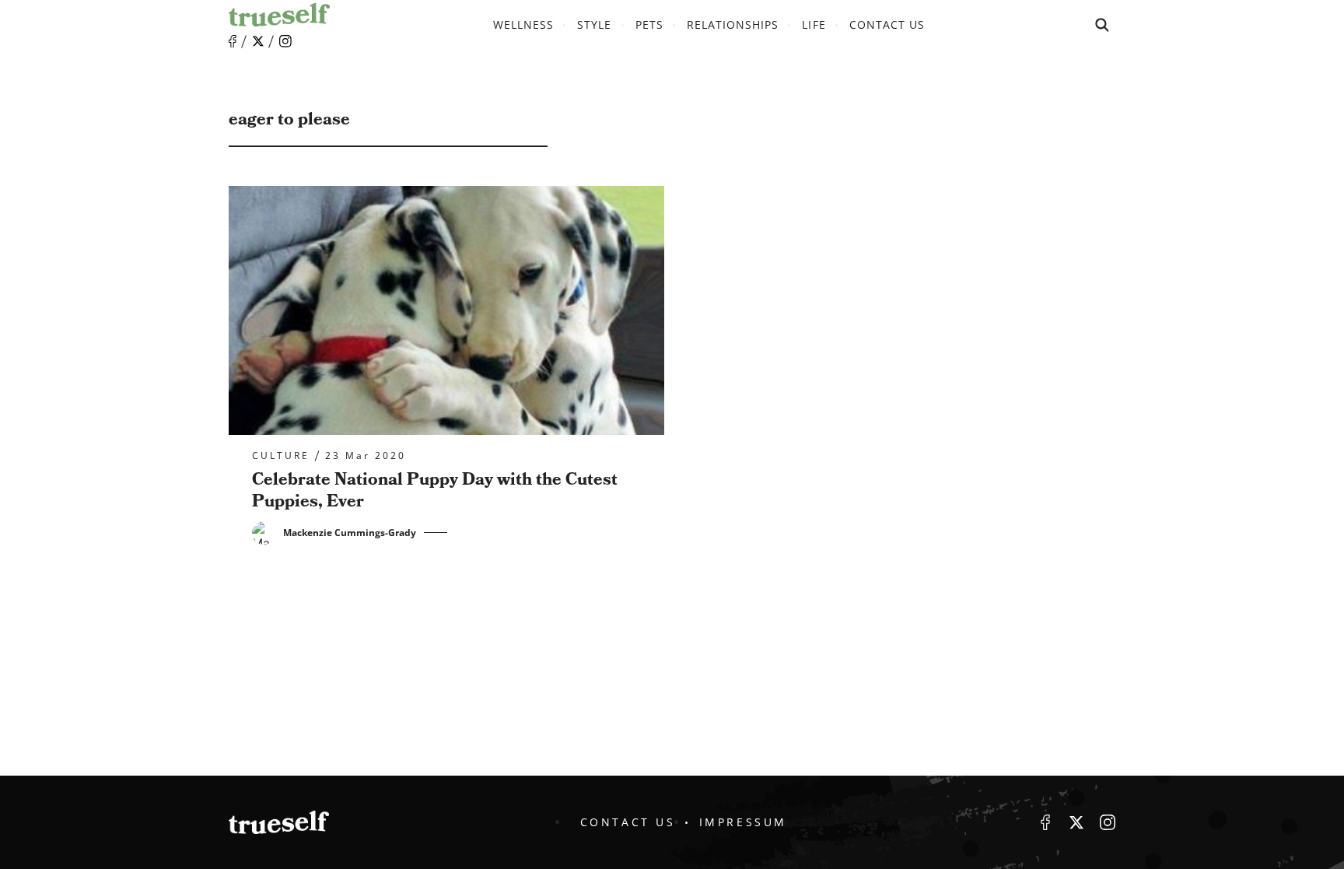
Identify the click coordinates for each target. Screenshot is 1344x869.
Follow (258, 41)
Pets (649, 24)
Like (232, 41)
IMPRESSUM (743, 822)
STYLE (594, 24)
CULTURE (281, 455)
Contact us (887, 24)
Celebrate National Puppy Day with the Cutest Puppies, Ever (435, 491)
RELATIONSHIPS (733, 24)
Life (813, 24)
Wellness (523, 24)
